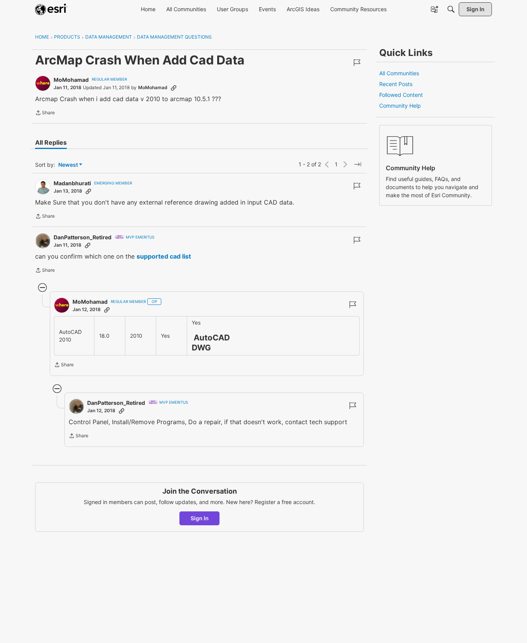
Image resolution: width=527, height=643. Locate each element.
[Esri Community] (51, 9)
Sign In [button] (200, 518)
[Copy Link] (173, 87)
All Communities (399, 73)
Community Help (400, 105)
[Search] (451, 9)
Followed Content (401, 94)
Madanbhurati (72, 183)
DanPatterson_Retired (82, 237)
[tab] (50, 142)
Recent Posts (395, 84)
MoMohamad (71, 79)
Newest (68, 165)
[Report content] (357, 62)
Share (45, 113)
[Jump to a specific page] (357, 164)
